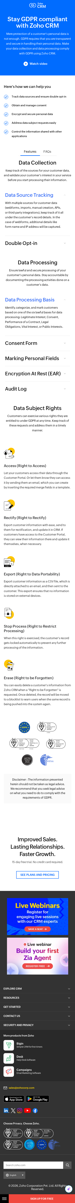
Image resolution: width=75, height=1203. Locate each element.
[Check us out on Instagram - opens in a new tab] (19, 1110)
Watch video (38, 63)
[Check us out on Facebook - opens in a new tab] (35, 1110)
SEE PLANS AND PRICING (37, 875)
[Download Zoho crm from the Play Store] (37, 1099)
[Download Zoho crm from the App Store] (13, 1099)
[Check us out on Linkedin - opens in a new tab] (6, 1110)
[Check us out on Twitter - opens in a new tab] (13, 1110)
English (13, 1175)
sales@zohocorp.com (21, 1087)
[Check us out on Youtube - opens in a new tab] (27, 1110)
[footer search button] (67, 1165)
